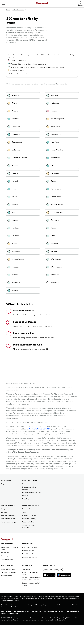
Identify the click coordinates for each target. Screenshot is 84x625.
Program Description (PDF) (39, 429)
